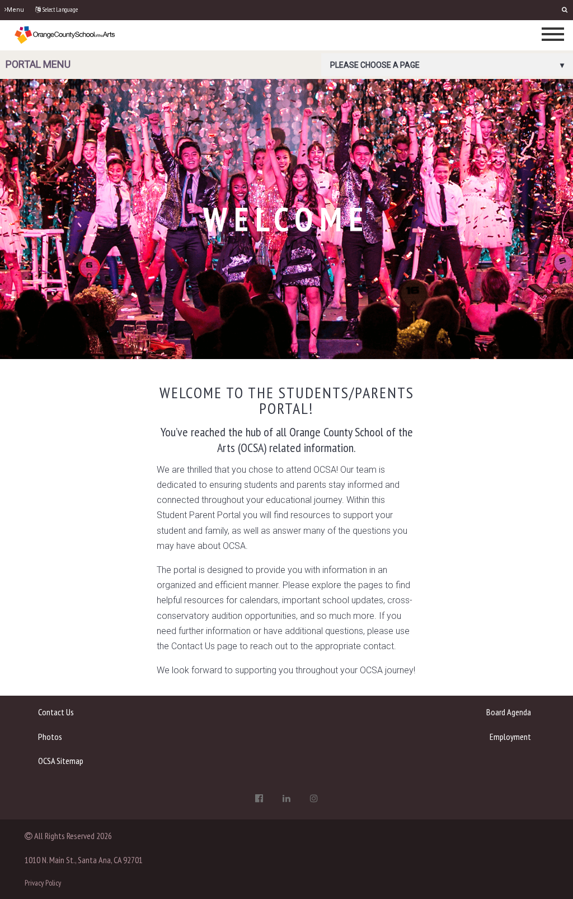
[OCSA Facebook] (259, 798)
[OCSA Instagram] (314, 798)
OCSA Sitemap (60, 760)
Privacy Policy (43, 883)
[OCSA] (65, 34)
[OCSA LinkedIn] (286, 798)
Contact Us (56, 712)
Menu (15, 9)
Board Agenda (508, 712)
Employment (510, 736)
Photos (50, 736)
